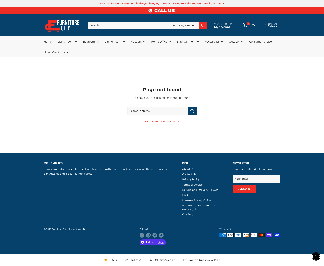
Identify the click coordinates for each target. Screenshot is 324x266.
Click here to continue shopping (162, 121)
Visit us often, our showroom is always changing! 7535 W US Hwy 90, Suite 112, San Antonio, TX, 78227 (162, 3)
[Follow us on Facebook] (142, 235)
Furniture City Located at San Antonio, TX (200, 207)
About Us (188, 169)
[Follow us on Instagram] (148, 235)
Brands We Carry (54, 52)
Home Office (159, 41)
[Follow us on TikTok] (161, 235)
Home (48, 41)
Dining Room (112, 41)
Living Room (65, 41)
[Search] (203, 25)
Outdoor (234, 41)
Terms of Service (192, 184)
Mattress (136, 41)
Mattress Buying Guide (196, 200)
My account (222, 27)
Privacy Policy (190, 179)
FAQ (185, 195)
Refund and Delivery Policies (200, 189)
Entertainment (186, 41)
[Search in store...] (192, 111)
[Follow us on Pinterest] (154, 235)
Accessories (212, 41)
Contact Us (189, 174)
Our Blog (188, 214)
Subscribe (244, 188)
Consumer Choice (260, 41)
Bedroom (89, 41)
